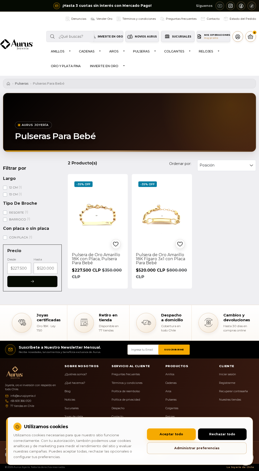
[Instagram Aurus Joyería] (230, 6)
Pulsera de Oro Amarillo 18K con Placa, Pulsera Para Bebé (96, 258)
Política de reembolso (126, 391)
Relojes (206, 51)
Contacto (117, 416)
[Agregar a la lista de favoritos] (116, 244)
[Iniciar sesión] (237, 36)
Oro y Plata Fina (66, 66)
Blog (67, 391)
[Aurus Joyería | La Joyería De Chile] (16, 44)
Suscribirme (174, 349)
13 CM (13, 194)
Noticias (69, 399)
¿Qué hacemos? (74, 383)
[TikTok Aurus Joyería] (251, 6)
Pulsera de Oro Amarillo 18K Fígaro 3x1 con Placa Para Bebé (160, 258)
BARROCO (17, 219)
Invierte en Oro (104, 66)
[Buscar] (51, 36)
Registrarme (227, 383)
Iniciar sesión (227, 374)
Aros (113, 51)
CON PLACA (18, 237)
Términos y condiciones (127, 383)
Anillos (57, 51)
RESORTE (16, 212)
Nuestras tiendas (230, 399)
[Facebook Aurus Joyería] (241, 6)
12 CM (13, 187)
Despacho (118, 408)
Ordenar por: (180, 163)
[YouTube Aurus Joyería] (219, 6)
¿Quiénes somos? (75, 374)
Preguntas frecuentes (126, 374)
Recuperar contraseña (233, 391)
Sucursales (71, 408)
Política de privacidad (126, 399)
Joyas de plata (73, 416)
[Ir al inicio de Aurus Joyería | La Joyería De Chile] (13, 372)
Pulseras (141, 51)
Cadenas (86, 51)
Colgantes (174, 51)
